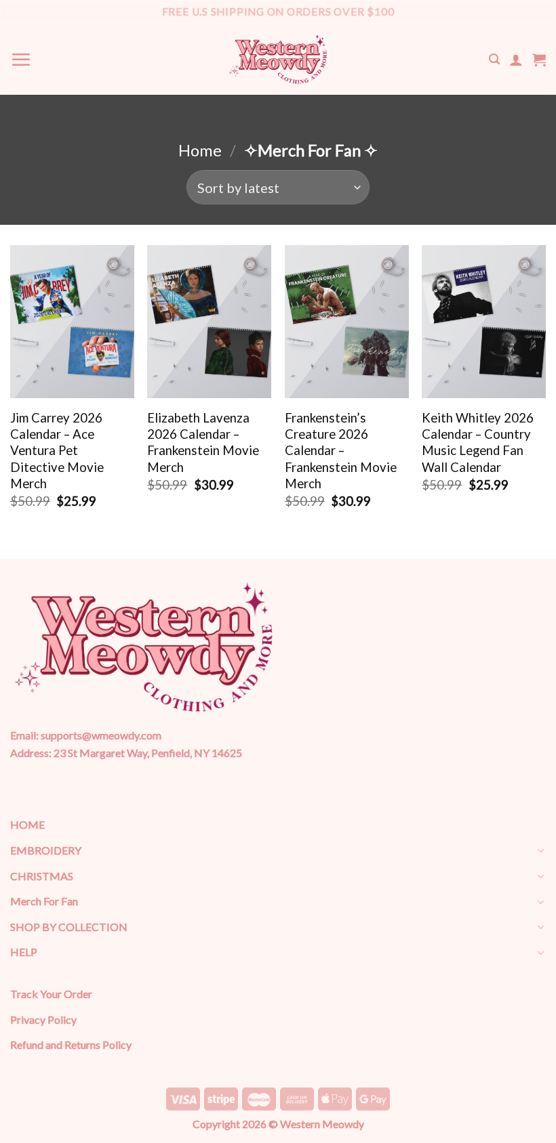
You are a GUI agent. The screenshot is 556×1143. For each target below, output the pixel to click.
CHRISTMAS (41, 875)
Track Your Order (51, 993)
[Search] (494, 59)
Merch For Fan (44, 900)
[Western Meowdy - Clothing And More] (278, 59)
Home (200, 150)
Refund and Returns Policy (71, 1044)
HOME (27, 824)
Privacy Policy (43, 1019)
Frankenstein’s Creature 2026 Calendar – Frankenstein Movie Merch (341, 450)
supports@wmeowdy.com (101, 735)
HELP (23, 951)
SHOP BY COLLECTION (68, 926)
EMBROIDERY (45, 850)
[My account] (516, 59)
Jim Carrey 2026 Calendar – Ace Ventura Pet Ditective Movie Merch (57, 450)
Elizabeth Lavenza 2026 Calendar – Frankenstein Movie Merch (203, 442)
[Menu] (20, 59)
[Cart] (539, 59)
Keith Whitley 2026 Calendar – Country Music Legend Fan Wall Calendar (478, 442)
